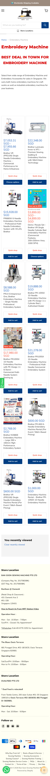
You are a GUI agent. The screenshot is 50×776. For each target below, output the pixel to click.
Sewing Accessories (31, 756)
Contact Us (9, 764)
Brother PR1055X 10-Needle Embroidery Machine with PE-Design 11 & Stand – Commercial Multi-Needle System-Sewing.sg (12, 368)
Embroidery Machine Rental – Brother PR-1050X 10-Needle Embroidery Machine (37, 498)
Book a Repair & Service (32, 753)
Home (4, 40)
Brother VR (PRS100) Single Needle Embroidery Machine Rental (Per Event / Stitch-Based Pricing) (12, 501)
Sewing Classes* (12, 758)
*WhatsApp (6, 628)
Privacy (32, 764)
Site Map (41, 764)
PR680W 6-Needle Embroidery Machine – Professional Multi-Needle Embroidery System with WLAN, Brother (12, 225)
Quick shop (12, 176)
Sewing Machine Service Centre (15, 761)
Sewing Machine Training (31, 758)
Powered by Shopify (25, 770)
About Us (40, 761)
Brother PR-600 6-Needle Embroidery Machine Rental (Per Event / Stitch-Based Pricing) (37, 429)
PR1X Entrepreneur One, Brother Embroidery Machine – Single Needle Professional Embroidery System (12, 300)
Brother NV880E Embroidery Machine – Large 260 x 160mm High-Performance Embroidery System (12, 441)
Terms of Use (22, 764)
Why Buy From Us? (12, 753)
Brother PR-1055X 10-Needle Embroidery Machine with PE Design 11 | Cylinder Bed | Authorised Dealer (37, 299)
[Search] (45, 25)
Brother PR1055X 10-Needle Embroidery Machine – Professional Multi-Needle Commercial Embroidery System (37, 363)
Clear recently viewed (14, 544)
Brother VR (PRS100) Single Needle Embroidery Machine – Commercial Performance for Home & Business (12, 161)
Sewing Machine (14, 756)
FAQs (32, 761)
